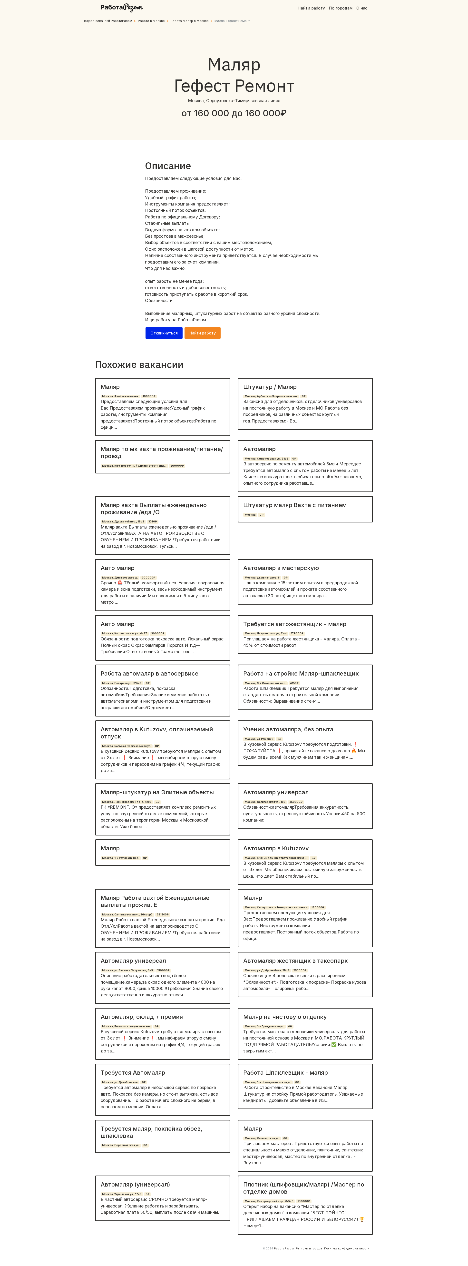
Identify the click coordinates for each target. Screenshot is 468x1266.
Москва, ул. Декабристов (120, 1082)
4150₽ (294, 683)
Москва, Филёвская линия (120, 396)
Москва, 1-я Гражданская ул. (264, 1026)
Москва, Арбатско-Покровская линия (271, 396)
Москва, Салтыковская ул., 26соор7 (127, 914)
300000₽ (148, 577)
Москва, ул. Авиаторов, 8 (262, 577)
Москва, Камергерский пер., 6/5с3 (269, 1201)
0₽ (304, 396)
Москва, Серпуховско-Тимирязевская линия (276, 907)
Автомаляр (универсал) (135, 1184)
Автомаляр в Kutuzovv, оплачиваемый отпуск (157, 733)
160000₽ (149, 396)
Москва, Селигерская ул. (262, 1138)
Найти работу (311, 8)
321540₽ (163, 914)
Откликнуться (164, 333)
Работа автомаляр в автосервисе (149, 673)
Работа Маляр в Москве (190, 21)
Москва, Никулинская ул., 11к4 (266, 633)
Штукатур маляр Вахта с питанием (295, 505)
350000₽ (295, 802)
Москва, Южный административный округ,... (276, 858)
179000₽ (297, 633)
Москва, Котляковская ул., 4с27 (124, 633)
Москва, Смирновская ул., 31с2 (266, 458)
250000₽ (299, 970)
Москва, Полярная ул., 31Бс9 (122, 683)
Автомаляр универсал (276, 792)
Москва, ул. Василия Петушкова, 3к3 (127, 970)
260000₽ (177, 465)
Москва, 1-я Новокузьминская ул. (268, 1082)
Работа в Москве (151, 21)
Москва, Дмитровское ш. (120, 577)
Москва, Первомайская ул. (120, 1145)
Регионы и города (309, 1248)
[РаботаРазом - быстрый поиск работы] (122, 8)
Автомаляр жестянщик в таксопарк (295, 960)
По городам (340, 8)
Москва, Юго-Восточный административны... (134, 465)
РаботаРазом (192, 319)
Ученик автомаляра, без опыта (288, 729)
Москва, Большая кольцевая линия (126, 1026)
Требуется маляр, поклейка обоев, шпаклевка (151, 1132)
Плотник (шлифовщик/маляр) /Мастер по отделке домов (303, 1188)
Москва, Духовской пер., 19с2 (123, 521)
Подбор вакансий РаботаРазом (107, 21)
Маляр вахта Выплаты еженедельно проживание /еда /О (154, 508)
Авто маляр (118, 567)
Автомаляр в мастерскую (281, 567)
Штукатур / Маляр (270, 386)
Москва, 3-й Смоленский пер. (265, 683)
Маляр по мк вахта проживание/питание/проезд (162, 452)
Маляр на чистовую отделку (285, 1016)
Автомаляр (259, 448)
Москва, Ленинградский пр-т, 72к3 (126, 802)
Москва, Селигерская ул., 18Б (265, 802)
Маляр (110, 386)
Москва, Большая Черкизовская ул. (126, 746)
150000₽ (163, 970)
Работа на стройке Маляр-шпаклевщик (301, 673)
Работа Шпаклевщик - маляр (285, 1072)
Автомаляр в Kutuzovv (276, 848)
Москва (250, 514)
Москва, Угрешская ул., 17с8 (121, 1194)
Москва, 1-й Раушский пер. (120, 858)
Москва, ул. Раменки (259, 739)
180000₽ (303, 1201)
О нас (361, 8)
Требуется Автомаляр (133, 1072)
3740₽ (152, 521)
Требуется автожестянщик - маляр (294, 624)
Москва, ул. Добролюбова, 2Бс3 (267, 970)
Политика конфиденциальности (346, 1248)
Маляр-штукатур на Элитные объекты (157, 792)
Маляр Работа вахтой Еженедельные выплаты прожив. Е (155, 901)
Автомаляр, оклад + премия (142, 1016)
